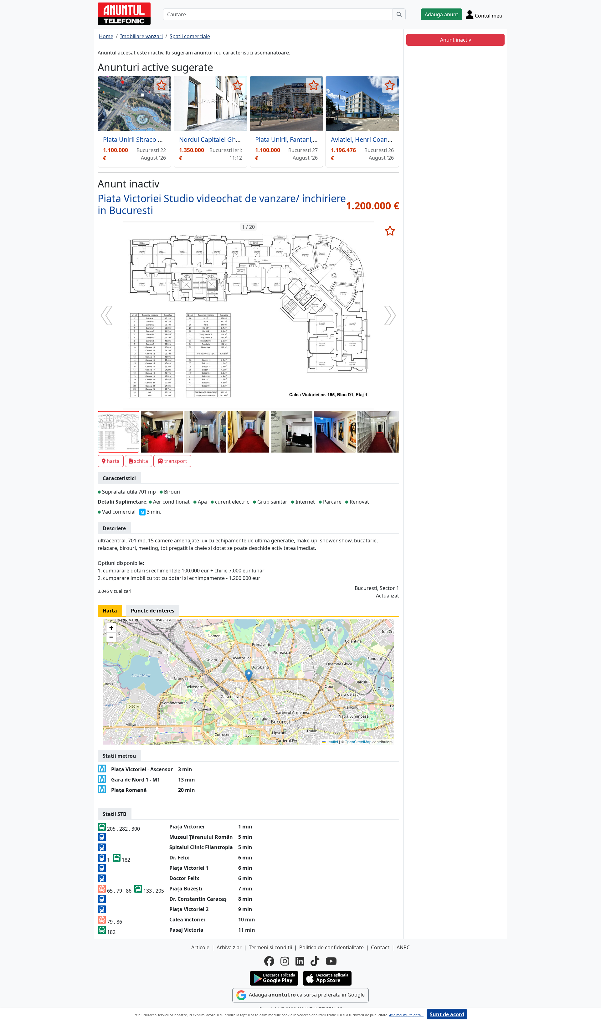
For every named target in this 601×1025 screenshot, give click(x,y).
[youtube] (331, 961)
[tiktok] (315, 961)
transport (175, 461)
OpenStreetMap (358, 741)
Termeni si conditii (270, 947)
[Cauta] (399, 14)
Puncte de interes (152, 610)
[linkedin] (299, 961)
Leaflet (332, 741)
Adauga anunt (441, 14)
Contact (380, 947)
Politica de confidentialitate (331, 947)
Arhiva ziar (229, 947)
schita (141, 461)
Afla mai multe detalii (406, 1014)
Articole (200, 947)
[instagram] (284, 961)
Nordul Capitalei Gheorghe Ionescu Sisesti (240, 139)
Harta (110, 610)
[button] (249, 675)
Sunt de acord (447, 1014)
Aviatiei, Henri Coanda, (363, 139)
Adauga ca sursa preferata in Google (306, 994)
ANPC (403, 947)
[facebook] (269, 961)
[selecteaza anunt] (161, 85)
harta (113, 461)
